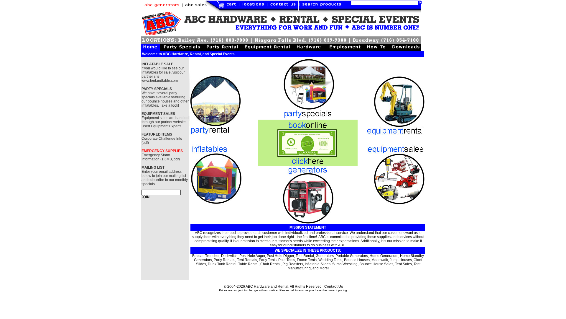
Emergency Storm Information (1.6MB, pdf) (161, 157)
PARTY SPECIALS (157, 89)
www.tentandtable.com (160, 81)
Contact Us (333, 286)
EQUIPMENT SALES (158, 114)
